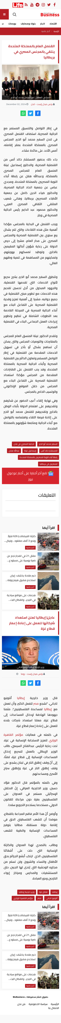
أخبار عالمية (45, 31)
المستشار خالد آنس (49, 451)
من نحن (21, 1004)
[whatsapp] (23, 113)
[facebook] (38, 113)
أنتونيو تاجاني (51, 898)
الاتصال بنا (53, 1007)
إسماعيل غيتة (30, 451)
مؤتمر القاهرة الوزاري (23, 898)
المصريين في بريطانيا (48, 464)
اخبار (42, 23)
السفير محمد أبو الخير (48, 444)
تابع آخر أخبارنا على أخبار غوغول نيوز (27, 476)
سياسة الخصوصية (38, 1004)
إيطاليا (21, 698)
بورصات (12, 23)
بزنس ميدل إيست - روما (32, 674)
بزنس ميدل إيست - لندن (42, 104)
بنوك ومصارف (28, 23)
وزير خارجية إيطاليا (26, 892)
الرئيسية (56, 31)
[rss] (26, 4)
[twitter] (30, 113)
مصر (36, 703)
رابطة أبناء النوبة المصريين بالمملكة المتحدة (38, 457)
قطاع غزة (43, 892)
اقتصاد (53, 23)
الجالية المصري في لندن (24, 444)
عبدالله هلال (14, 451)
